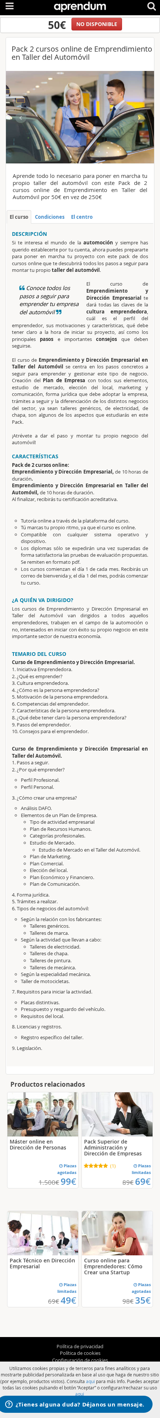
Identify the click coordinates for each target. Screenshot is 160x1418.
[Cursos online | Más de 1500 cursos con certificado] (80, 5)
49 (68, 1300)
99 (68, 1181)
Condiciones (49, 217)
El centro (82, 217)
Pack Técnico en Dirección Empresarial (42, 1263)
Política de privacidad (80, 1346)
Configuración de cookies (80, 1360)
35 (143, 1300)
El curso (19, 217)
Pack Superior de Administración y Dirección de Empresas (113, 1147)
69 (143, 1181)
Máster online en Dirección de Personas (38, 1144)
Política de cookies (80, 1353)
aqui (90, 1381)
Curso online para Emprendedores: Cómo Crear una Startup (113, 1266)
